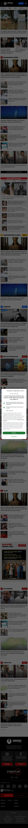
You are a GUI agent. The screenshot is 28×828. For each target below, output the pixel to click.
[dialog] (14, 414)
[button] (14, 411)
